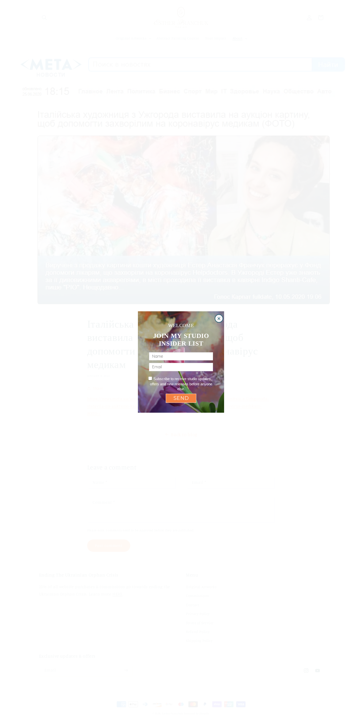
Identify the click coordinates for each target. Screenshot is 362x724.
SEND (181, 398)
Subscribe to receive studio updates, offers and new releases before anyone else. (181, 384)
